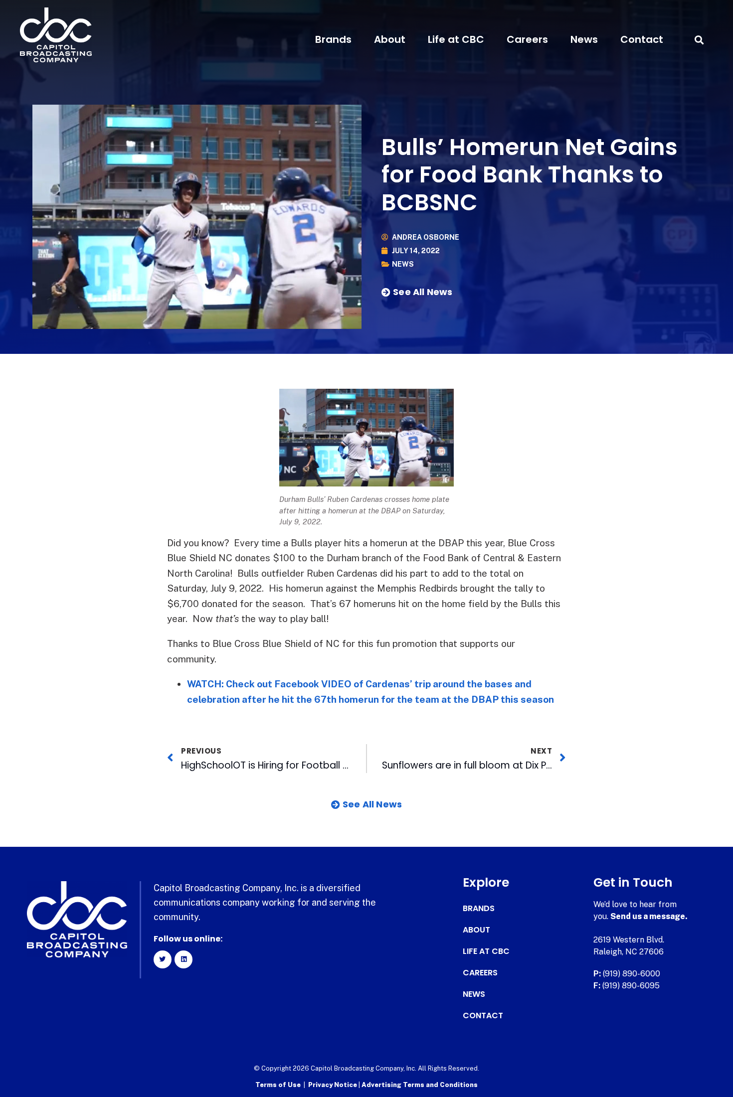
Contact (641, 39)
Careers (527, 39)
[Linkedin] (183, 959)
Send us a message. (649, 916)
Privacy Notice (333, 1085)
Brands (333, 39)
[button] (699, 39)
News (584, 39)
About (389, 39)
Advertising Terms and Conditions (420, 1085)
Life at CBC (456, 39)
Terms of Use (278, 1085)
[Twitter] (163, 959)
